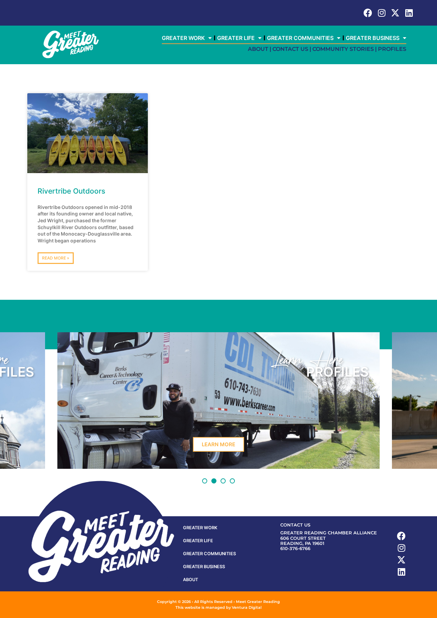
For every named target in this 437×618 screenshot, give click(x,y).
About (258, 49)
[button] (204, 480)
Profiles (392, 49)
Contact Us (290, 49)
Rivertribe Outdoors (71, 191)
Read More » (55, 258)
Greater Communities (300, 37)
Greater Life (236, 37)
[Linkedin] (409, 13)
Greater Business (372, 37)
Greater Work (183, 37)
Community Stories (343, 49)
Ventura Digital (247, 607)
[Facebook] (368, 13)
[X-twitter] (395, 13)
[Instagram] (381, 13)
